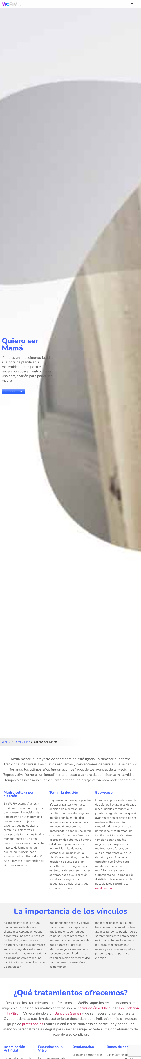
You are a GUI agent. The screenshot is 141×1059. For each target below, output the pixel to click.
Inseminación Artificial (94, 1008)
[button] (132, 4)
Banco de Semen (68, 1013)
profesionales (32, 1024)
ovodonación (103, 888)
